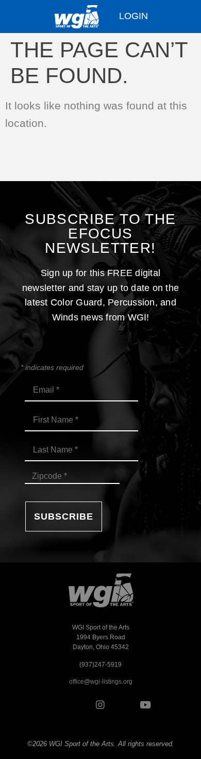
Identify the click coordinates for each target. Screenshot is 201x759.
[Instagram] (100, 704)
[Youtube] (145, 704)
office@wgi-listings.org (100, 681)
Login (133, 16)
